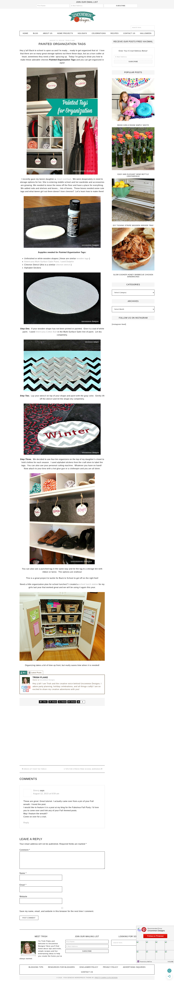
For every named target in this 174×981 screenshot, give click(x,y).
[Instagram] (24, 690)
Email (23, 885)
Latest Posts (36, 673)
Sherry (36, 791)
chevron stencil (63, 265)
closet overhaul (63, 179)
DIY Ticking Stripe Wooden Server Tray (133, 225)
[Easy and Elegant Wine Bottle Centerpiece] (133, 148)
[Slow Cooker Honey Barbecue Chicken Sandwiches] (133, 249)
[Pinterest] (27, 690)
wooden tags (83, 259)
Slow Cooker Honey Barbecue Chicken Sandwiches (133, 276)
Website (23, 896)
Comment (25, 850)
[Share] (78, 701)
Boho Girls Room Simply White (133, 125)
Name (23, 873)
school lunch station (89, 584)
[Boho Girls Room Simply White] (133, 99)
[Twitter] (22, 687)
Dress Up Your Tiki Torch (35, 769)
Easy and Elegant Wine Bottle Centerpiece (133, 175)
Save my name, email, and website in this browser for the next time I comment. (57, 911)
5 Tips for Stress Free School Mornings (82, 769)
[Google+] (29, 687)
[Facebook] (26, 687)
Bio (24, 673)
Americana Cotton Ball (46, 332)
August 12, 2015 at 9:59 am (46, 794)
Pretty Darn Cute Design (106, 978)
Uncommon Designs (87, 17)
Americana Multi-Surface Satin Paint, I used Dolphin (49, 262)
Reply (26, 823)
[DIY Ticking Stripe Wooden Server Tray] (133, 200)
